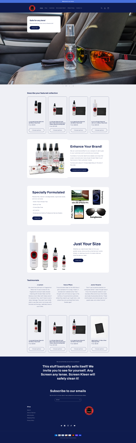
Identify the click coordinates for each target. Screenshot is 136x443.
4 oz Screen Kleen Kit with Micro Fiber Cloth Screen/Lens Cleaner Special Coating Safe (57, 123)
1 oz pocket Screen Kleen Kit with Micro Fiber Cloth (36, 122)
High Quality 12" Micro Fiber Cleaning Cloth (99, 341)
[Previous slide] (63, 86)
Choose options (36, 130)
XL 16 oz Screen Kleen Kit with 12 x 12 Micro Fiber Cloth (99, 122)
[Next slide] (69, 86)
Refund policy (30, 415)
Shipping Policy (31, 417)
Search (29, 410)
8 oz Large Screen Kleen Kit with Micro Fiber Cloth (78, 122)
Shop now (35, 27)
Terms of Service (31, 412)
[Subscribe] (79, 400)
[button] (101, 8)
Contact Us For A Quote (79, 170)
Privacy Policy (30, 420)
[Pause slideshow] (73, 86)
